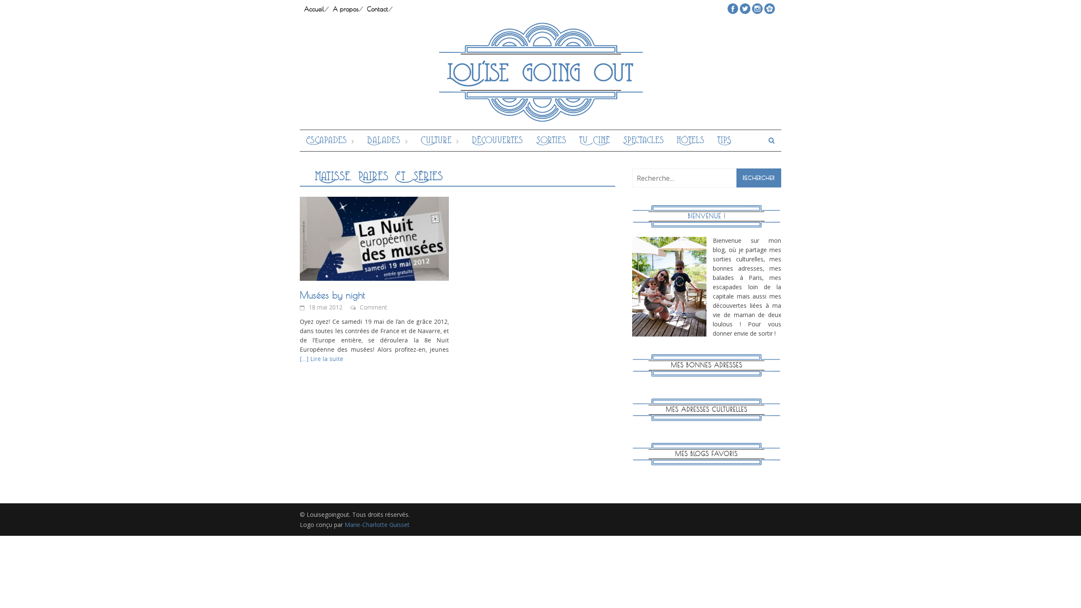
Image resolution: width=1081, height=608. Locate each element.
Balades (384, 141)
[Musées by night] (374, 238)
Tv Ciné (594, 141)
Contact (377, 9)
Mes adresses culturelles (706, 409)
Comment (373, 307)
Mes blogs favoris (706, 453)
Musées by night (332, 295)
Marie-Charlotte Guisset (377, 525)
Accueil (314, 9)
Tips (724, 141)
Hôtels (691, 141)
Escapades (326, 141)
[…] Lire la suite (321, 359)
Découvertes (497, 141)
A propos (346, 9)
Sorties (551, 141)
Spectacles (643, 141)
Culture (436, 141)
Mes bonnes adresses (706, 365)
